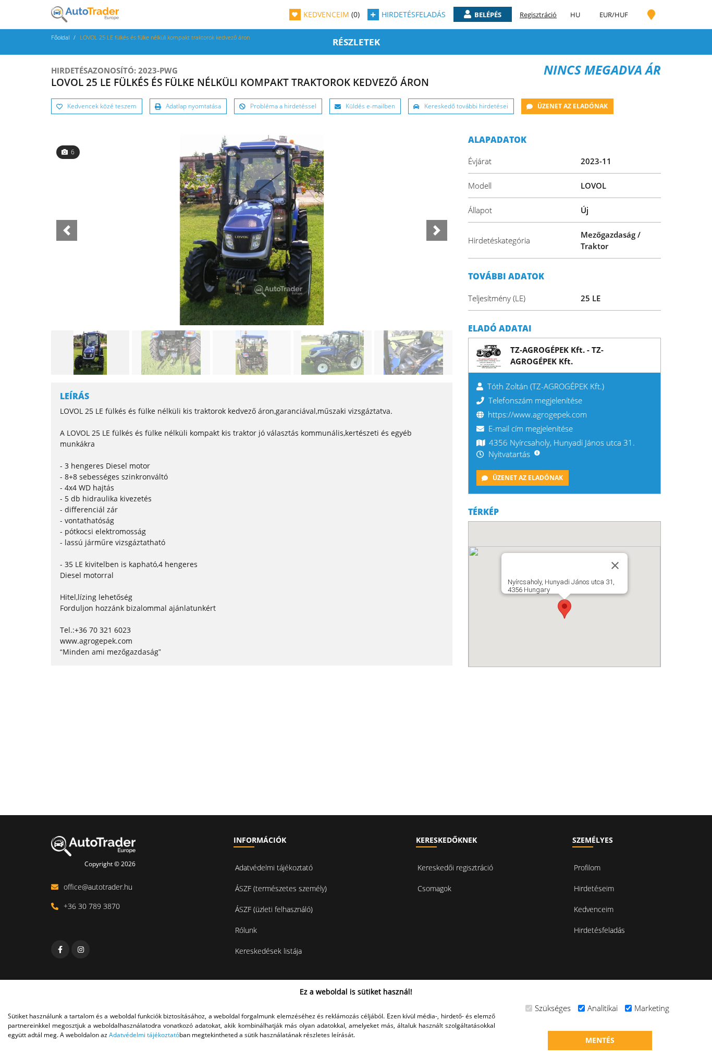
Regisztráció (538, 14)
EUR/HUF (613, 14)
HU (575, 14)
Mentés (600, 1040)
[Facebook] (60, 949)
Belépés (487, 14)
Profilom (587, 867)
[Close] (615, 565)
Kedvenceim (593, 909)
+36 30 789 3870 (92, 906)
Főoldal (60, 37)
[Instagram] (80, 949)
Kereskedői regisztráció (455, 867)
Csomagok (434, 888)
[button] (564, 609)
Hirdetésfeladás (599, 930)
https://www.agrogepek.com (537, 414)
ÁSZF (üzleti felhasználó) (274, 909)
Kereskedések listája (268, 951)
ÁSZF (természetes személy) (281, 888)
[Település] (651, 14)
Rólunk (246, 930)
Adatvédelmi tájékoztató (274, 867)
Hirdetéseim (594, 888)
